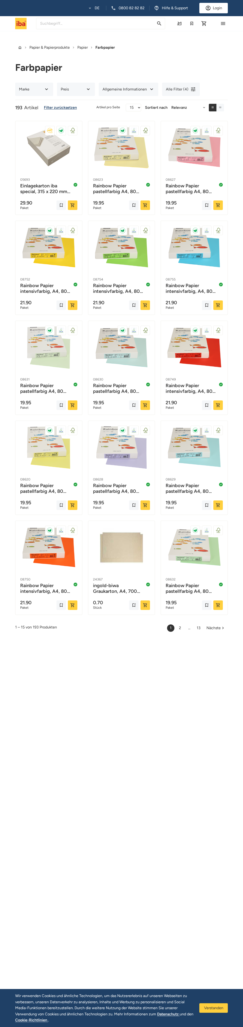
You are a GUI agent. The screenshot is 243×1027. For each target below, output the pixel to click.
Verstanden (213, 1008)
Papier (82, 47)
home (20, 47)
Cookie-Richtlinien (31, 1020)
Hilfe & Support (175, 8)
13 (199, 628)
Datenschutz (168, 1014)
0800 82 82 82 (132, 8)
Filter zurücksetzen (60, 107)
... (189, 628)
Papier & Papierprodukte (49, 47)
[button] (94, 8)
